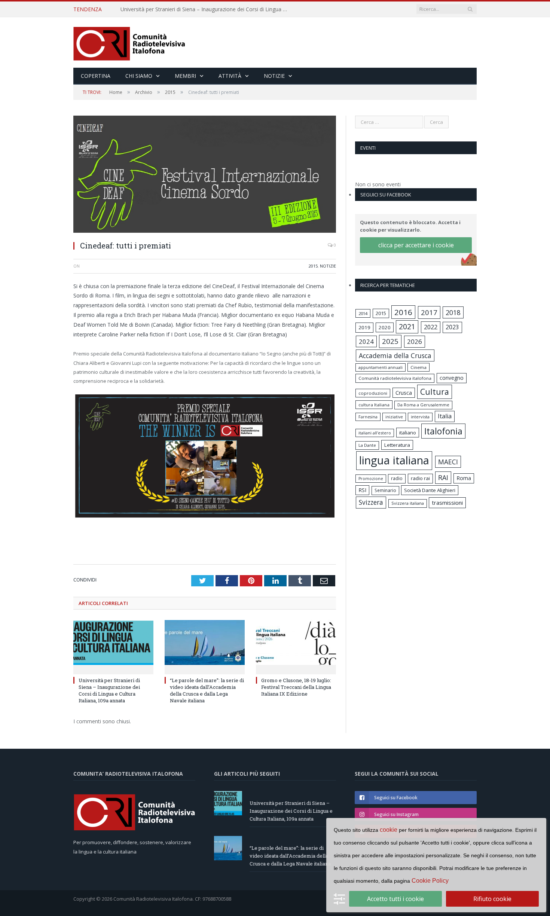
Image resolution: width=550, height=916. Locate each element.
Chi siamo (138, 75)
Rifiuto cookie (492, 899)
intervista (420, 416)
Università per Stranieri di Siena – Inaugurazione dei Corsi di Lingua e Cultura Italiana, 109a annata (109, 690)
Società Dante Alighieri (429, 490)
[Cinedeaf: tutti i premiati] (204, 175)
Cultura (434, 391)
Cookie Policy (430, 880)
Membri (185, 75)
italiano (407, 432)
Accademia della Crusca (395, 355)
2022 (430, 327)
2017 (429, 312)
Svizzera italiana (407, 503)
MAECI (448, 461)
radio (397, 478)
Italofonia (443, 431)
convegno (452, 377)
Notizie (274, 75)
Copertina (95, 75)
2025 (390, 341)
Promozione (370, 478)
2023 (452, 327)
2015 (313, 266)
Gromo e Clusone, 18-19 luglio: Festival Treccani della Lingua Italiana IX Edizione (296, 687)
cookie (388, 830)
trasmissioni (447, 502)
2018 (453, 312)
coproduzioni (372, 393)
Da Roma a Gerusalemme (423, 404)
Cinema (418, 367)
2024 (366, 341)
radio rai (420, 478)
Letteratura (397, 445)
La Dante (367, 445)
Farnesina (368, 416)
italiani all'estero (374, 433)
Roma (463, 478)
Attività (230, 75)
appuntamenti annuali (380, 367)
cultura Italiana (373, 404)
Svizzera (371, 502)
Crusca (403, 392)
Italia (445, 416)
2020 (385, 327)
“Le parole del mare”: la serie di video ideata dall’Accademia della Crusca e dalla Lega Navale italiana (206, 9)
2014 (362, 313)
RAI (443, 477)
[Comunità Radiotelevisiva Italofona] (129, 42)
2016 (403, 312)
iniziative (394, 416)
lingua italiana (394, 460)
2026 (414, 341)
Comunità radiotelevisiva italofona (394, 378)
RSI (362, 490)
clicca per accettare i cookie (416, 245)
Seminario (385, 490)
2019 (364, 327)
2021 (407, 326)
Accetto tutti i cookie (395, 899)
